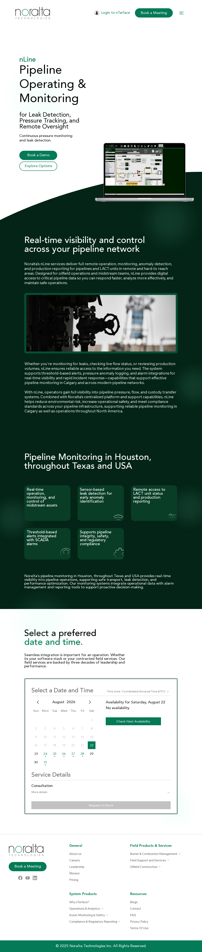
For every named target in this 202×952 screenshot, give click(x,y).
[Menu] (182, 13)
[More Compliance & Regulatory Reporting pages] (119, 921)
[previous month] (38, 702)
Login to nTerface (115, 13)
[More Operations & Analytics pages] (102, 908)
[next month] (89, 702)
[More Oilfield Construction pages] (160, 867)
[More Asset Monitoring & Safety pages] (107, 915)
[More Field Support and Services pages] (168, 860)
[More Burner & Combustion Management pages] (179, 854)
